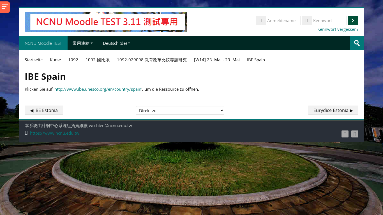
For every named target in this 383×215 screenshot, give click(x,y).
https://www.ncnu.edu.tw (54, 133)
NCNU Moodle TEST (43, 43)
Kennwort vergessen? (337, 29)
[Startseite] (106, 21)
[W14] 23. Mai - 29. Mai (217, 59)
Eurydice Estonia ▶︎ (333, 110)
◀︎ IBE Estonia (44, 110)
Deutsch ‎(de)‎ (115, 43)
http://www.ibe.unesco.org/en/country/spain (97, 89)
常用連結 (81, 43)
